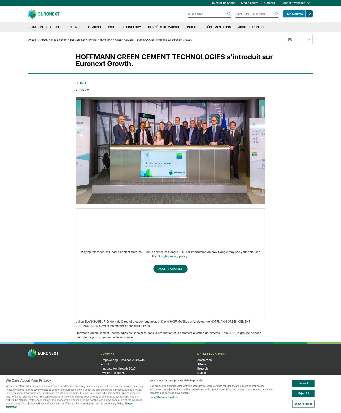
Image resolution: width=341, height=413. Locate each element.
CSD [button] (111, 27)
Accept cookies (170, 268)
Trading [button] (73, 27)
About (44, 39)
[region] (170, 394)
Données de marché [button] (164, 27)
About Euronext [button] (251, 27)
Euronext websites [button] (293, 3)
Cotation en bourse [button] (44, 27)
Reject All (303, 393)
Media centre (249, 3)
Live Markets (294, 14)
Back (83, 83)
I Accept (303, 383)
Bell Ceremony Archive (83, 39)
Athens (201, 364)
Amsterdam (205, 360)
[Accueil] (43, 14)
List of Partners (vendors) (164, 397)
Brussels (202, 368)
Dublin (201, 373)
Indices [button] (192, 27)
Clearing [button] (94, 27)
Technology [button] (131, 27)
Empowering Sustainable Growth (123, 360)
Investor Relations (223, 3)
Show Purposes (303, 403)
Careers (269, 3)
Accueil (32, 39)
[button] (309, 13)
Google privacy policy (172, 256)
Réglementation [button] (218, 27)
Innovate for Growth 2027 (118, 368)
